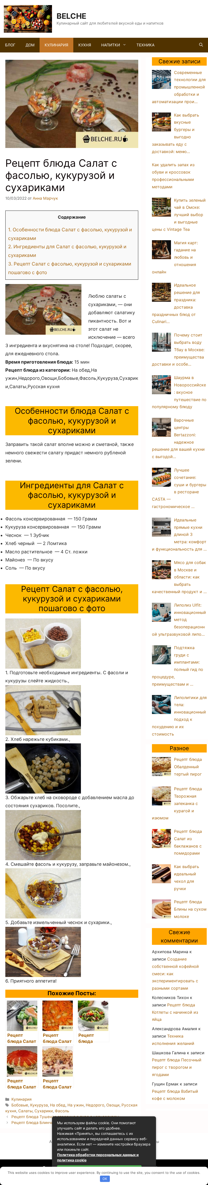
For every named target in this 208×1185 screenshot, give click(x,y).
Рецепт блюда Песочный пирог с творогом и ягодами (176, 1067)
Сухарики (43, 1110)
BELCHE (71, 16)
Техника (145, 45)
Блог (10, 45)
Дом (30, 45)
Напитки (110, 45)
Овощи (112, 1105)
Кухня (84, 45)
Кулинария (56, 45)
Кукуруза (39, 1105)
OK (104, 1179)
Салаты (25, 1110)
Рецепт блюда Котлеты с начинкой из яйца (175, 1012)
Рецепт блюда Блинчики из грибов (44, 1122)
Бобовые (19, 1105)
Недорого (95, 1105)
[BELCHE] (28, 18)
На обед (57, 1105)
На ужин (75, 1105)
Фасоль (62, 1110)
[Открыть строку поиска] (201, 45)
